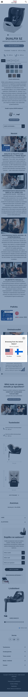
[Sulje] (24, 338)
